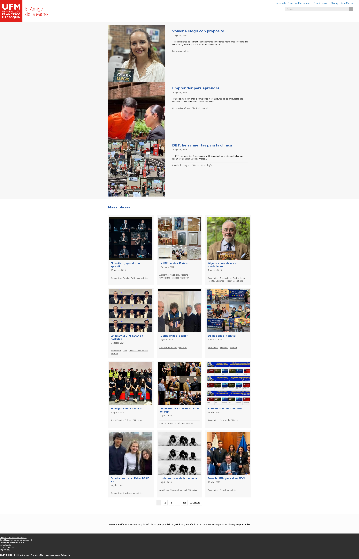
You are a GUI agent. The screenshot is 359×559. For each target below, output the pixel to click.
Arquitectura (225, 278)
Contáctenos (320, 3)
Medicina (224, 347)
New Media (225, 420)
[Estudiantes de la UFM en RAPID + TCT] (131, 463)
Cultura (162, 423)
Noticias (186, 51)
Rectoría (184, 274)
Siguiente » (195, 502)
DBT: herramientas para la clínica (202, 145)
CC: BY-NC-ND (6, 555)
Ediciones (176, 51)
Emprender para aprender (195, 88)
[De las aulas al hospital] (228, 323)
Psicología (207, 165)
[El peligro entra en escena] (131, 394)
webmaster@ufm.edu (60, 555)
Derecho (224, 490)
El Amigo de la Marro (342, 3)
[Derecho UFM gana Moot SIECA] (228, 463)
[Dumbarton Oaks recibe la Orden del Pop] (179, 394)
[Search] (351, 9)
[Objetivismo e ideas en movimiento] (228, 250)
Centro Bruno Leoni (168, 347)
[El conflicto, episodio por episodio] (131, 250)
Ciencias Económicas (181, 108)
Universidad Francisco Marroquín (292, 3)
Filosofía (230, 281)
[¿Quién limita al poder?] (179, 323)
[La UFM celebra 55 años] (179, 250)
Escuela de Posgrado (181, 165)
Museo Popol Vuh (176, 423)
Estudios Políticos (131, 278)
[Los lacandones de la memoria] (179, 463)
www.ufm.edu (5, 545)
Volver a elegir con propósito (198, 31)
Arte (113, 420)
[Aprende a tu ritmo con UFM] (228, 394)
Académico (116, 278)
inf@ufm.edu (5, 550)
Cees (125, 350)
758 (184, 502)
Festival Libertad (200, 108)
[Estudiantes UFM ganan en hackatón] (131, 323)
